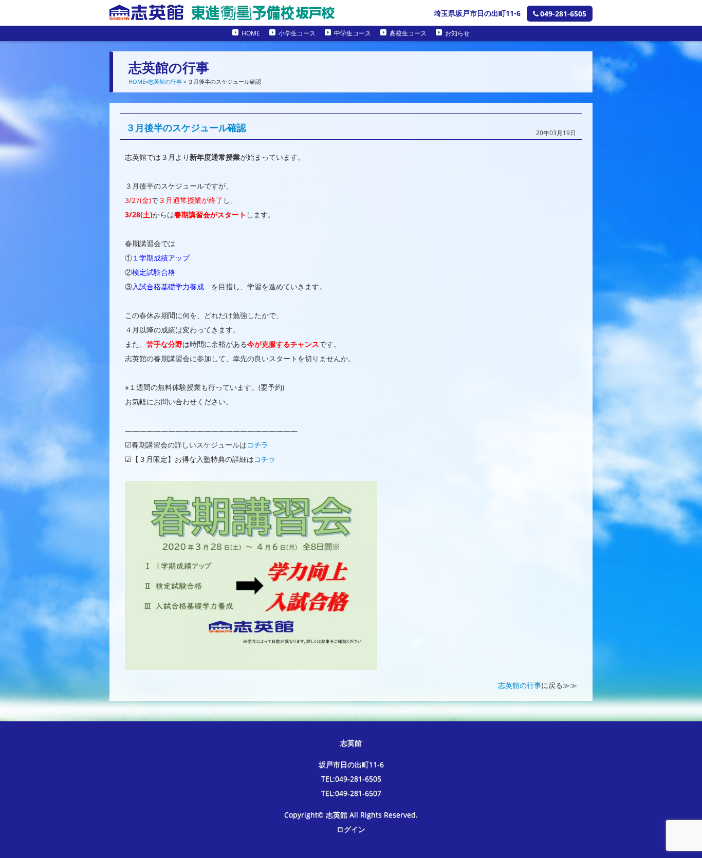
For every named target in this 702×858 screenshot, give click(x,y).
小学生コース (297, 33)
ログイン (351, 829)
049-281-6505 (563, 13)
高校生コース (408, 33)
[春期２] (251, 662)
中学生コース (352, 33)
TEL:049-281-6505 (351, 779)
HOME (251, 33)
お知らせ (457, 33)
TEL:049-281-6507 (351, 793)
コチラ (257, 445)
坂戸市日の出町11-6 (351, 764)
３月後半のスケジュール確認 (186, 127)
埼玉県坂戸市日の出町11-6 (477, 13)
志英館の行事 (165, 81)
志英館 (351, 743)
